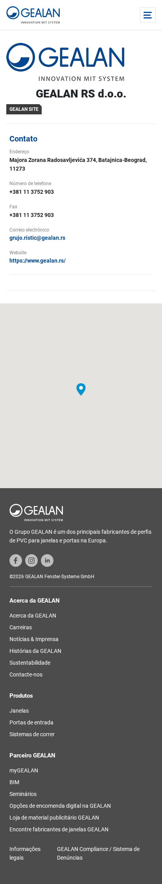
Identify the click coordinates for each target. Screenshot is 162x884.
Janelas (19, 711)
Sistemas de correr (32, 734)
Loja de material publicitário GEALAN (54, 817)
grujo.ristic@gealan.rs (37, 238)
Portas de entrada (31, 722)
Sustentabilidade (29, 663)
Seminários (23, 794)
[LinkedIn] (47, 560)
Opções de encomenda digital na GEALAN (60, 806)
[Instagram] (31, 560)
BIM (14, 782)
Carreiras (20, 627)
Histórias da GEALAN (35, 651)
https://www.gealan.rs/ (37, 260)
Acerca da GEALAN (32, 615)
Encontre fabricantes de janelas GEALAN (59, 829)
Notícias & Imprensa (34, 639)
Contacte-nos (25, 674)
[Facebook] (15, 560)
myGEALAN (23, 770)
